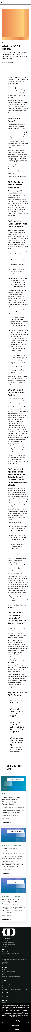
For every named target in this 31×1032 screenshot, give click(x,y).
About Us (4, 969)
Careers (4, 973)
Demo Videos (5, 963)
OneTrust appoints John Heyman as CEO (12, 953)
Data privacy (5, 985)
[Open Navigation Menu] (29, 2)
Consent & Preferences (8, 942)
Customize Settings (15, 1021)
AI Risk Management (7, 984)
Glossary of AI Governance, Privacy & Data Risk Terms (14, 960)
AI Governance (6, 946)
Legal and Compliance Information (11, 976)
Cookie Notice (14, 1017)
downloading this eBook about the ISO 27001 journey (17, 679)
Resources (5, 962)
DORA (4, 987)
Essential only (15, 1025)
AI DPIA (4, 982)
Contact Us (5, 995)
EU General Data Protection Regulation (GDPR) (14, 989)
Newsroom (5, 974)
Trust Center (5, 940)
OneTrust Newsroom (7, 951)
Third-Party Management (8, 944)
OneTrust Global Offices (8, 971)
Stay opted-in (15, 1029)
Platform (4, 1002)
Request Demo (6, 996)
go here (13, 687)
